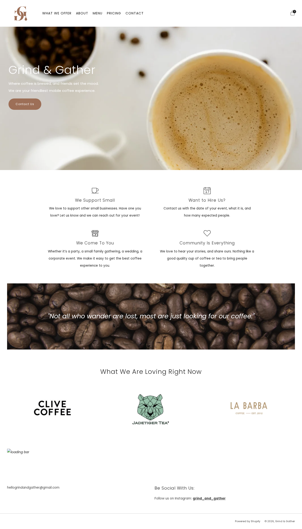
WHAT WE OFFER (56, 13)
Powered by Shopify (247, 521)
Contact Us (25, 104)
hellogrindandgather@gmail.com (33, 487)
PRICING (114, 13)
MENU (97, 13)
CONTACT (135, 13)
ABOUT (82, 13)
